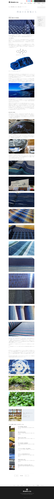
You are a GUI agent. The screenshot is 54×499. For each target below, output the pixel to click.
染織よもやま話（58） (41, 22)
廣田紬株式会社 (14, 2)
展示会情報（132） (40, 19)
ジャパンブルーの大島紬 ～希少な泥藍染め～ (24, 448)
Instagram (26, 1)
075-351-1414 (25, 494)
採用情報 (22, 485)
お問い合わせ (42, 485)
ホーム (11, 485)
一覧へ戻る (21, 475)
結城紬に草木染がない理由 (21, 459)
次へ (26, 475)
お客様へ (35, 3)
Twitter (28, 1)
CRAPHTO (39, 3)
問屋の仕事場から (30, 3)
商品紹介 (21, 3)
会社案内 (25, 3)
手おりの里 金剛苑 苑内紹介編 (22, 426)
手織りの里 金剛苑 (16, 374)
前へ (17, 475)
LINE (33, 1)
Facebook (29, 1)
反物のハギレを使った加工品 (22, 437)
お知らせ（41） (40, 25)
